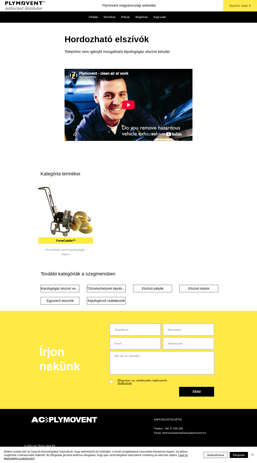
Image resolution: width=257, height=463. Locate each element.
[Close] (252, 455)
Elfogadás (239, 455)
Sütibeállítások (215, 455)
